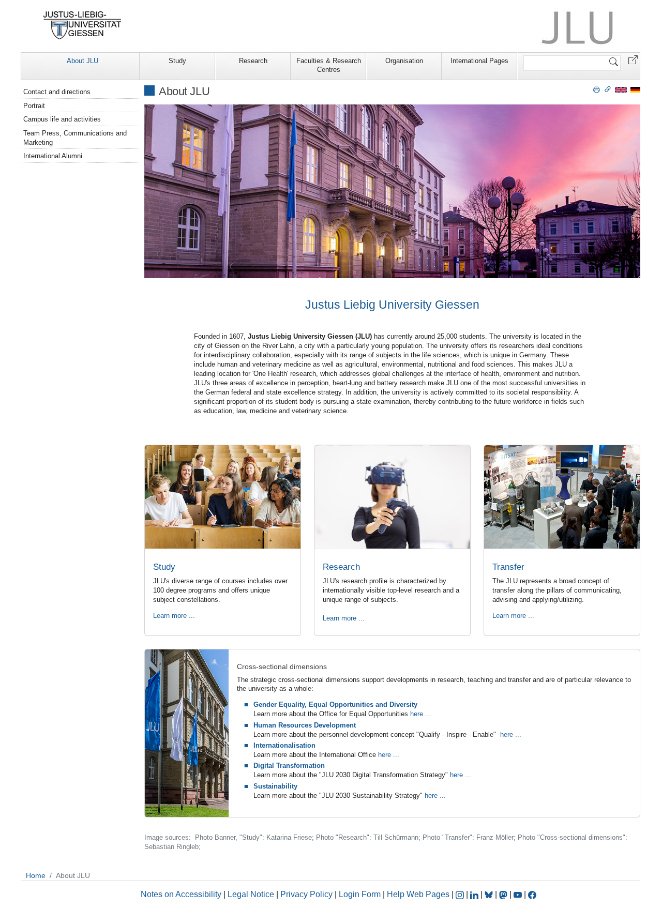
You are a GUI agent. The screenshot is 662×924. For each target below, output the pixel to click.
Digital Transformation (289, 765)
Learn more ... (174, 615)
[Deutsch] (635, 89)
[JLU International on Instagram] (461, 894)
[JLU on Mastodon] (504, 894)
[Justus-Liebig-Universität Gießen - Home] (82, 25)
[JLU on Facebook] (532, 894)
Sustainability (275, 786)
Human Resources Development (304, 725)
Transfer (508, 567)
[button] (633, 59)
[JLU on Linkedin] (475, 894)
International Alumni (52, 156)
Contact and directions (57, 92)
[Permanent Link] (608, 89)
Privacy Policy (306, 894)
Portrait (34, 106)
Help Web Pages (418, 894)
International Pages (479, 61)
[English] (621, 89)
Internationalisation (284, 745)
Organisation (404, 61)
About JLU (82, 61)
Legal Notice (251, 894)
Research (253, 61)
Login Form (360, 894)
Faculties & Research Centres (328, 65)
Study (177, 61)
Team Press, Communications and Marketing (75, 137)
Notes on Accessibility (182, 894)
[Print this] (596, 89)
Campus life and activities (62, 119)
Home (36, 875)
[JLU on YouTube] (519, 894)
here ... (420, 714)
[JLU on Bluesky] (490, 894)
